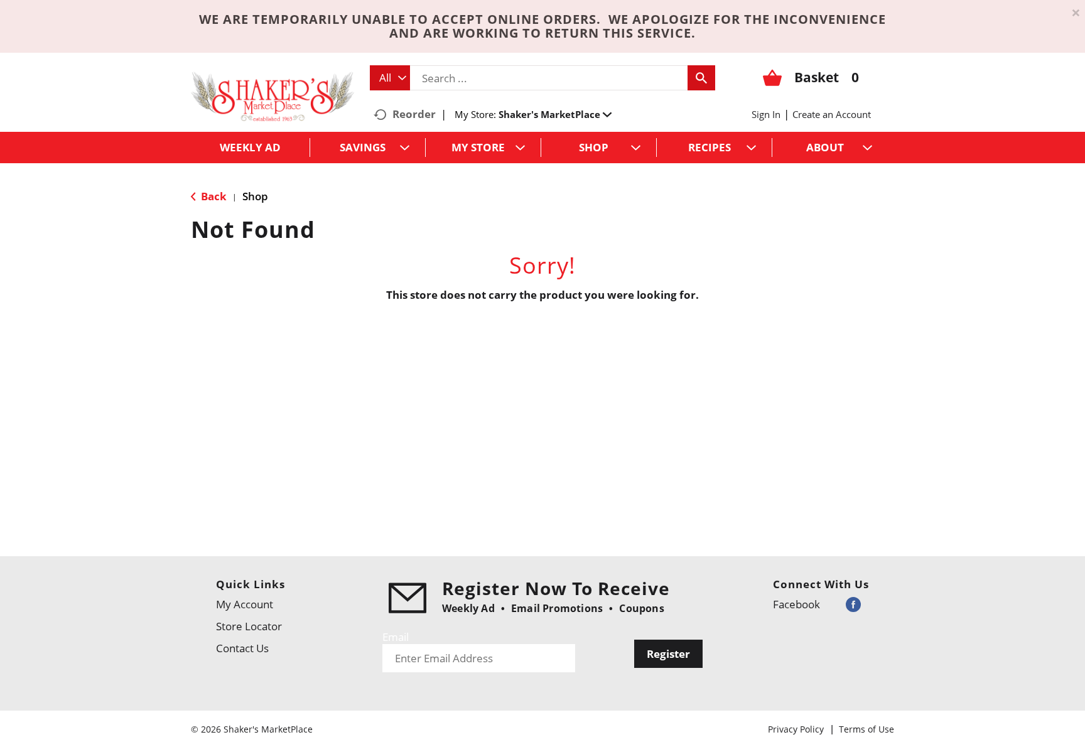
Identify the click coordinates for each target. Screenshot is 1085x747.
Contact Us (242, 648)
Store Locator (249, 626)
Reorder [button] (414, 114)
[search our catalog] (701, 77)
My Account (244, 604)
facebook (796, 604)
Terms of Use (866, 729)
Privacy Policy (796, 729)
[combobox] (390, 77)
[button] (555, 114)
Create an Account (831, 114)
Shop (255, 196)
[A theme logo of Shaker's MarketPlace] (272, 96)
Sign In (766, 114)
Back (212, 196)
